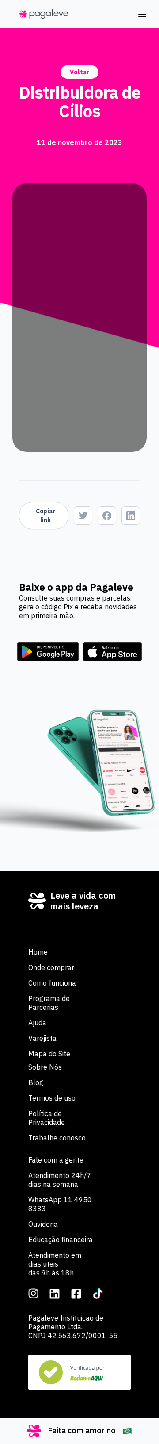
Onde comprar (51, 967)
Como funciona (52, 982)
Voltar (79, 72)
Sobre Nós (45, 1067)
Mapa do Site (49, 1053)
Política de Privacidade (46, 1118)
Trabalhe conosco (57, 1137)
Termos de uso (52, 1098)
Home (38, 951)
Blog (35, 1082)
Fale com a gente (55, 1159)
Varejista (42, 1038)
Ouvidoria (43, 1224)
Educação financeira (60, 1239)
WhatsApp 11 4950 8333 (60, 1204)
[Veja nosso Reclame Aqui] (79, 1372)
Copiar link (46, 515)
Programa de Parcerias (49, 1003)
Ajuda (37, 1022)
